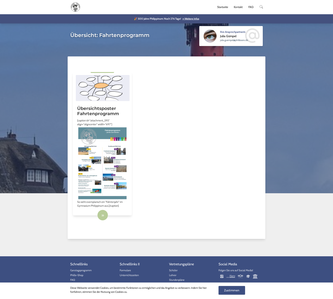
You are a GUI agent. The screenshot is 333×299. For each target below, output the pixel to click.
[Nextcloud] (240, 276)
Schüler (173, 270)
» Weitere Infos (190, 18)
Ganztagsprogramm (81, 270)
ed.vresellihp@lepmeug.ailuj (234, 40)
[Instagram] (222, 276)
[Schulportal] (248, 276)
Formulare (125, 270)
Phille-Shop (76, 275)
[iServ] (231, 276)
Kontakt (238, 7)
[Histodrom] (255, 276)
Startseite (222, 7)
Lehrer (172, 275)
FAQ (250, 7)
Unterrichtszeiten (129, 275)
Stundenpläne (177, 279)
